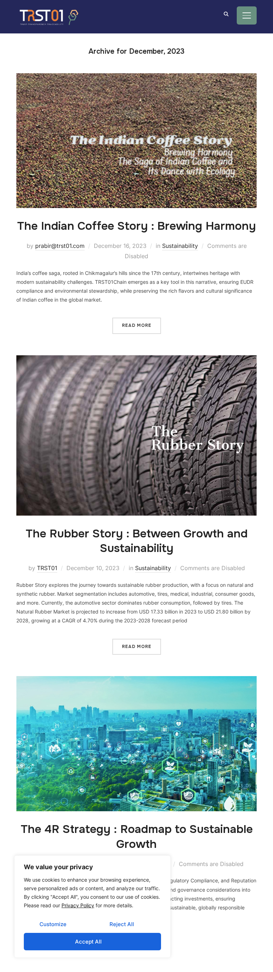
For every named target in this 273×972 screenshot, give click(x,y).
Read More (136, 325)
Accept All (88, 941)
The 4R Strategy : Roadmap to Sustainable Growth (137, 836)
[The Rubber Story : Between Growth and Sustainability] (136, 360)
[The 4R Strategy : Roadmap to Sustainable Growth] (136, 681)
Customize (52, 924)
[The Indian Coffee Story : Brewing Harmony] (136, 78)
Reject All (121, 924)
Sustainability (180, 245)
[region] (92, 906)
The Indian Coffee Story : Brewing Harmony (136, 226)
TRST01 (47, 568)
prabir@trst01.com (60, 245)
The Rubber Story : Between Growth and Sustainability (137, 541)
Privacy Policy (77, 905)
